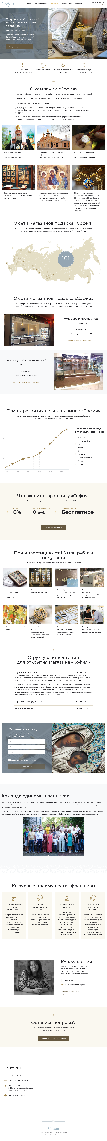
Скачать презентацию (53, 528)
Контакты (79, 4)
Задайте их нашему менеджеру (53, 1038)
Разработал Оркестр (53, 1135)
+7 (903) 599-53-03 (98, 2)
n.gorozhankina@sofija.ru (97, 5)
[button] (53, 672)
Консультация (66, 4)
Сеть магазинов (40, 4)
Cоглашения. (34, 760)
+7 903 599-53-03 (14, 1075)
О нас (29, 4)
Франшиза (54, 4)
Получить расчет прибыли (19, 47)
